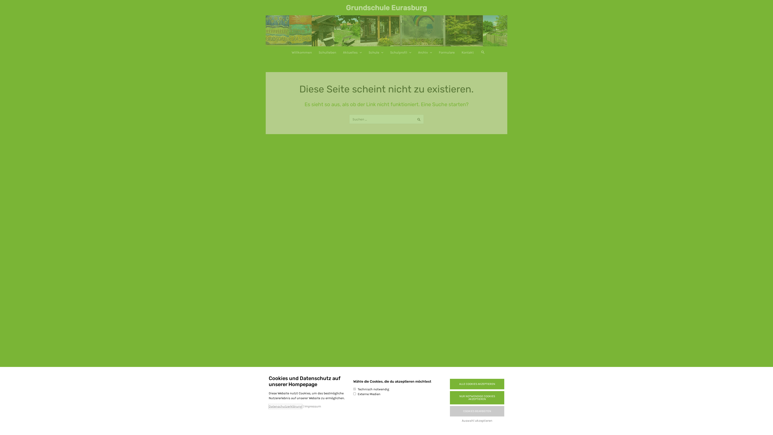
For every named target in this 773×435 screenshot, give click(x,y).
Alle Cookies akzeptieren (477, 384)
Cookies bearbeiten (477, 411)
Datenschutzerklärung (285, 406)
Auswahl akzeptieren (477, 421)
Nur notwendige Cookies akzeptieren (477, 398)
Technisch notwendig (373, 389)
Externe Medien (369, 394)
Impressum (312, 406)
